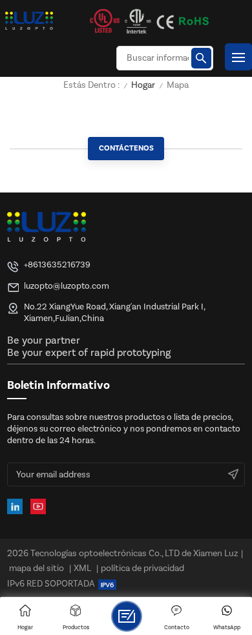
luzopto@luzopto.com (66, 285)
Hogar (143, 85)
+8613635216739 (57, 264)
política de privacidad (142, 568)
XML (82, 568)
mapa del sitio (36, 568)
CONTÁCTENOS (126, 148)
